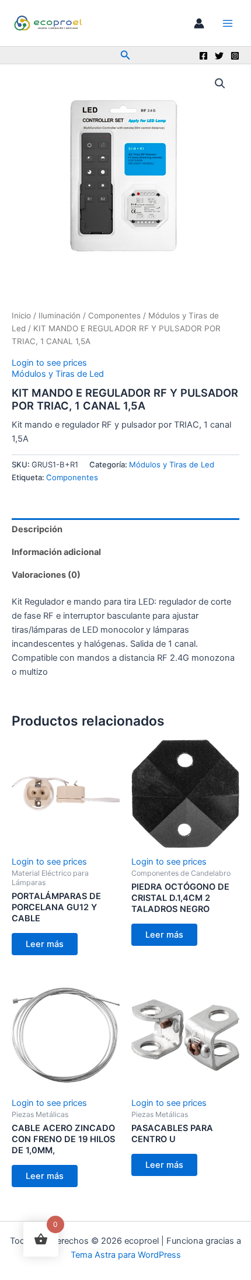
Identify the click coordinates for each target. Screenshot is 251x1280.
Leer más (45, 944)
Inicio (21, 315)
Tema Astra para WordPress (126, 1255)
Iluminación (60, 315)
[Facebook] (203, 55)
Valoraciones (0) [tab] (46, 575)
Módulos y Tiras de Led (58, 374)
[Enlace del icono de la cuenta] (199, 23)
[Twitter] (219, 55)
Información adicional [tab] (56, 552)
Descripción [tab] (37, 529)
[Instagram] (235, 55)
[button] (125, 55)
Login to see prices (49, 363)
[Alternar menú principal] (227, 22)
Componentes (114, 315)
